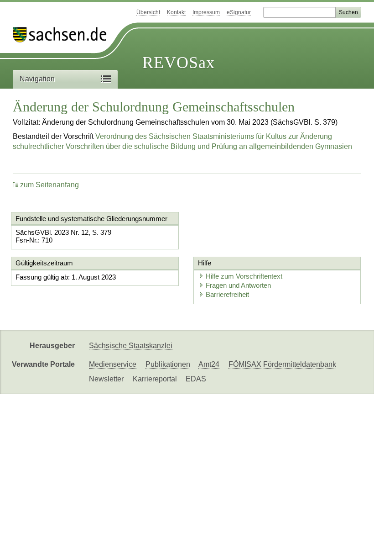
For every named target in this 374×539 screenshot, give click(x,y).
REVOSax (178, 62)
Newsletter (106, 379)
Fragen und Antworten (238, 285)
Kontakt (176, 12)
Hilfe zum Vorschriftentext (244, 276)
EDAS (196, 379)
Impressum (206, 12)
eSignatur (239, 12)
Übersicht (148, 12)
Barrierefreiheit (227, 294)
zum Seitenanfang (49, 185)
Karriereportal (155, 379)
